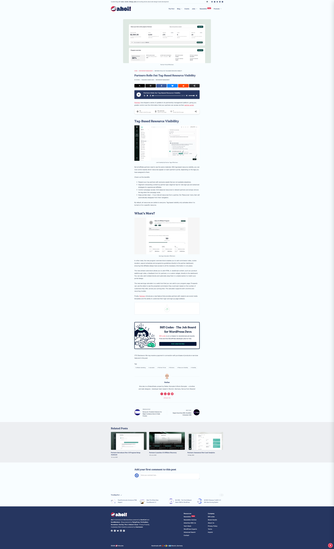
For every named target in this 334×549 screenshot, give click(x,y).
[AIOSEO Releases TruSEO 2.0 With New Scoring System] (199, 501)
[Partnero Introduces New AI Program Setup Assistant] (129, 441)
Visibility (193, 367)
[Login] (207, 1)
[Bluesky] (217, 1)
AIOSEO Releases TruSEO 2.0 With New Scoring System (212, 501)
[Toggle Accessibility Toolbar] (330, 545)
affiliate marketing (140, 367)
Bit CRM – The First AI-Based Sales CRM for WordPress (183, 501)
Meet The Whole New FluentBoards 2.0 (152, 501)
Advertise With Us (190, 523)
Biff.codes (162, 336)
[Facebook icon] (161, 394)
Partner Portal (162, 367)
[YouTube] (222, 1)
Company (211, 513)
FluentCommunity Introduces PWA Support (127, 501)
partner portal (189, 105)
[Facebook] (212, 1)
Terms (210, 529)
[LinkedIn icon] (165, 394)
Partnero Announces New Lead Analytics (201, 452)
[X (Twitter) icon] (172, 394)
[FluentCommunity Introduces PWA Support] (113, 501)
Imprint (210, 532)
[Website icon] (168, 394)
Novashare (114, 524)
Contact (186, 535)
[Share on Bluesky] (172, 85)
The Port (171, 9)
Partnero (137, 102)
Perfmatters (144, 522)
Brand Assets (212, 520)
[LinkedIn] (219, 1)
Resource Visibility (182, 367)
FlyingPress (136, 522)
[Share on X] (139, 85)
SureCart (143, 520)
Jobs (193, 9)
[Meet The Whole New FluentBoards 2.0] (142, 501)
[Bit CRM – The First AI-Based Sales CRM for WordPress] (171, 501)
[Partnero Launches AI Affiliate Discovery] (167, 441)
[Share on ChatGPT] (150, 85)
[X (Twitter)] (214, 1)
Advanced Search (190, 532)
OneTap (121, 524)
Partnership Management (163, 79)
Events (187, 9)
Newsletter (205, 9)
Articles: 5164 (167, 398)
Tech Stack (187, 526)
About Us (211, 523)
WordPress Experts (190, 529)
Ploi (125, 524)
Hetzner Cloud (133, 524)
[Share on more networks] (194, 85)
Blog (178, 9)
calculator (152, 367)
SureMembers (115, 522)
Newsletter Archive (190, 520)
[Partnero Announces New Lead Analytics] (205, 441)
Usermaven (139, 527)
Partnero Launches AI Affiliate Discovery (163, 452)
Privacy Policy (212, 526)
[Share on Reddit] (183, 85)
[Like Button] (167, 309)
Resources (187, 513)
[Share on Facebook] (161, 85)
